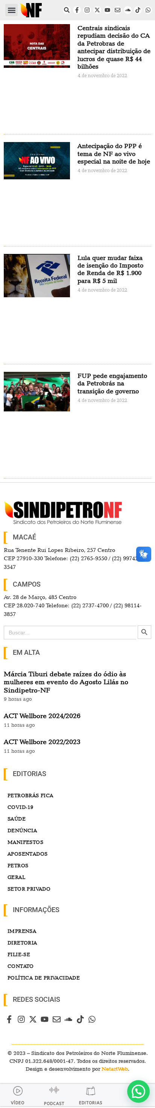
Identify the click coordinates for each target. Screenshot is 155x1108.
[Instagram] (87, 10)
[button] (11, 10)
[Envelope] (118, 10)
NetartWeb (115, 1069)
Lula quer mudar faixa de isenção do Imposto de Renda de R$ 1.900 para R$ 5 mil (110, 269)
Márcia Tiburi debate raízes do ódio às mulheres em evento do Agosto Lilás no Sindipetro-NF (66, 682)
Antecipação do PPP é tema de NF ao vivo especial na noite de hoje (114, 153)
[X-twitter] (97, 10)
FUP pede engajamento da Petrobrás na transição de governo (112, 383)
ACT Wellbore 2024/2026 (42, 716)
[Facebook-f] (77, 10)
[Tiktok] (138, 10)
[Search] (67, 10)
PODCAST (54, 1103)
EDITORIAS (90, 1102)
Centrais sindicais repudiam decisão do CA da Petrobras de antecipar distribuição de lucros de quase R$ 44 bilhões (114, 47)
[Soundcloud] (128, 10)
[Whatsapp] (148, 10)
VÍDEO (17, 1102)
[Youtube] (107, 10)
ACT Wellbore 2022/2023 (42, 742)
